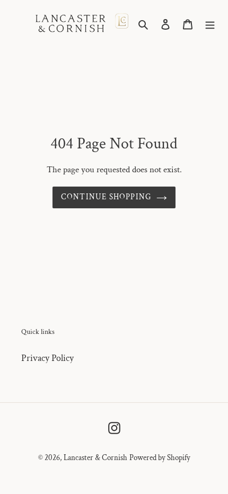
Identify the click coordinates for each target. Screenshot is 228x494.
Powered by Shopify (159, 458)
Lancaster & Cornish (95, 458)
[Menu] (210, 23)
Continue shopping (106, 197)
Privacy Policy (47, 358)
